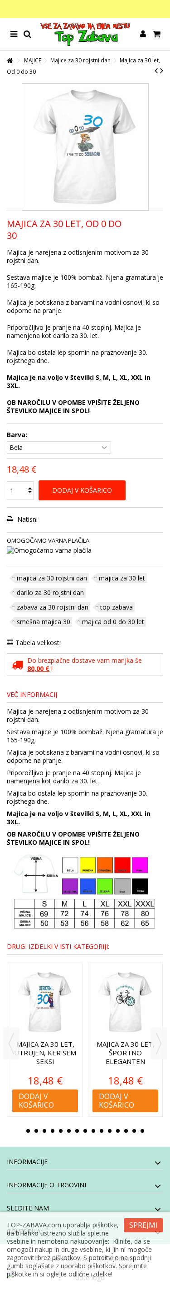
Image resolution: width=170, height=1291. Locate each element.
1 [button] (28, 1131)
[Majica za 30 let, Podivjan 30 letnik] (45, 1002)
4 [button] (52, 1131)
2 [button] (36, 1131)
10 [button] (101, 1131)
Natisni (26, 519)
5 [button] (61, 1131)
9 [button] (93, 1131)
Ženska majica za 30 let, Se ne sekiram (125, 1052)
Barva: (18, 435)
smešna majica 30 (43, 621)
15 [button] (142, 1131)
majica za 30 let (122, 578)
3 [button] (44, 1131)
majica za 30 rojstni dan (52, 578)
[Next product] (161, 70)
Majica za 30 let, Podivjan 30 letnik (45, 1052)
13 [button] (126, 1131)
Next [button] (159, 1043)
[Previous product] (156, 70)
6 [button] (69, 1131)
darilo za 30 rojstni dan (50, 592)
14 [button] (134, 1131)
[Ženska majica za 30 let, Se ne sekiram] (125, 1002)
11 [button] (110, 1131)
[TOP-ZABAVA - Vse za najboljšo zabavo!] (85, 34)
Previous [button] (11, 1043)
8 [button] (85, 1131)
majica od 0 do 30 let (113, 621)
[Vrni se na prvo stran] (9, 60)
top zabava (116, 607)
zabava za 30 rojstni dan (52, 607)
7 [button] (77, 1131)
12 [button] (118, 1131)
